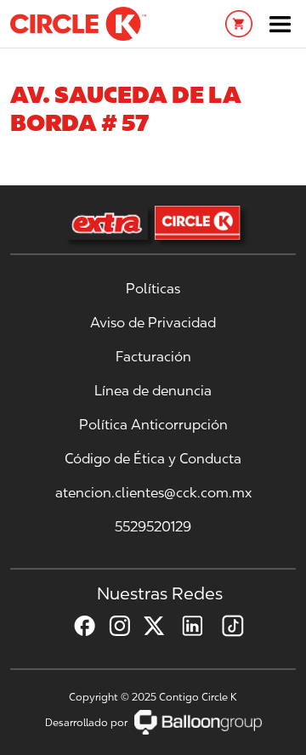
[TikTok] (226, 625)
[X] (147, 626)
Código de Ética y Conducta (153, 459)
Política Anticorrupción (153, 425)
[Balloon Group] (198, 722)
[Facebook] (77, 626)
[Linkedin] (185, 625)
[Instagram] (112, 626)
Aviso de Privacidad (153, 323)
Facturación (153, 357)
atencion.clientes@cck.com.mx (153, 493)
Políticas (153, 289)
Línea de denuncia (153, 391)
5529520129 (153, 527)
